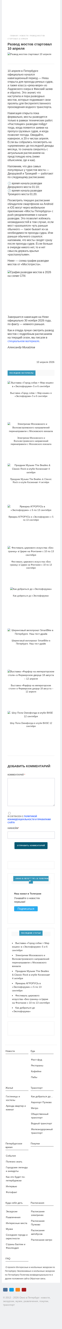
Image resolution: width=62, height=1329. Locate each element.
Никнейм (13, 828)
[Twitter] (11, 1290)
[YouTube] (24, 1290)
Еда (33, 1051)
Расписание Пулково (38, 1222)
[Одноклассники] (18, 1290)
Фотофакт (11, 1192)
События (11, 1155)
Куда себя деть (14, 1202)
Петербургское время (14, 1145)
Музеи (9, 1229)
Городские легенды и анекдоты (17, 1169)
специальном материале (23, 341)
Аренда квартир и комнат (16, 1107)
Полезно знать (14, 1161)
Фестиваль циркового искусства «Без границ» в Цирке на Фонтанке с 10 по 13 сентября (31, 999)
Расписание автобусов (38, 1232)
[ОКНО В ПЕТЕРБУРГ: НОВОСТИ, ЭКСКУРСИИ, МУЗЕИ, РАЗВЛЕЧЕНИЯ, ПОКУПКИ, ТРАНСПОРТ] (31, 13)
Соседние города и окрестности (17, 1236)
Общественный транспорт (39, 1116)
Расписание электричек (38, 1213)
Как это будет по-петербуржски (15, 1178)
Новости (24, 36)
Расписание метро (41, 1239)
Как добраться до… (42, 1096)
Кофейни (36, 1071)
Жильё (9, 1087)
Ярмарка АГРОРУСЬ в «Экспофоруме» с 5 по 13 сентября (27, 987)
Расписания (37, 1202)
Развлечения (13, 1217)
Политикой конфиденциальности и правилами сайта (29, 819)
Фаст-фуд (36, 1059)
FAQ (8, 1258)
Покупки (35, 1143)
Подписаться (26, 908)
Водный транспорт (41, 1123)
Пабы (34, 1077)
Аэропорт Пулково (41, 1102)
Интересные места (16, 1223)
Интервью (11, 1186)
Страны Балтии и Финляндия (15, 1246)
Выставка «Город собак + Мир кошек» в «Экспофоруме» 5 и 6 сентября (30, 947)
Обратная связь (37, 1278)
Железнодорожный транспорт (42, 1131)
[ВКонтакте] (5, 1290)
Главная (14, 36)
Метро (34, 1108)
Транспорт (37, 1087)
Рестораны (37, 1065)
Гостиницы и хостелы (13, 1098)
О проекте (11, 1267)
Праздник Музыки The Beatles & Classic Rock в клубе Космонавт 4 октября (31, 975)
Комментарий (16, 775)
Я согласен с (29, 819)
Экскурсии (11, 1211)
